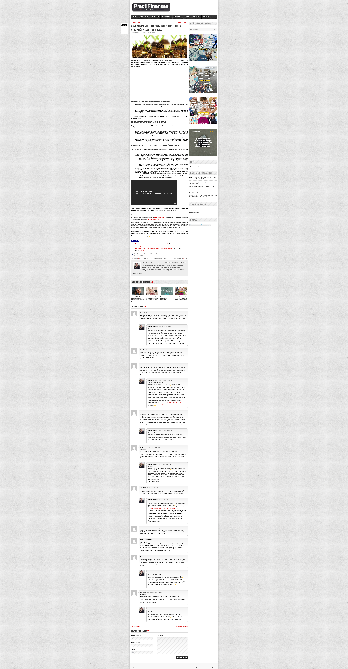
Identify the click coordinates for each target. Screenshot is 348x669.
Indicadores (177, 17)
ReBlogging (196, 17)
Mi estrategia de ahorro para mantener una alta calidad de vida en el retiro (153, 246)
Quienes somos (144, 17)
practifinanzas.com (159, 218)
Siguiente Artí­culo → (183, 22)
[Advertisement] (159, 84)
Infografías (155, 17)
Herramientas (166, 17)
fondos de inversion (153, 258)
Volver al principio (212, 667)
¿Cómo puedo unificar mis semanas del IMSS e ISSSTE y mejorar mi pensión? (152, 299)
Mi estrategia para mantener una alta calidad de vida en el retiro (163, 508)
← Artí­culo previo (135, 22)
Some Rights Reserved (138, 255)
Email (135, 642)
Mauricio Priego (182, 262)
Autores (187, 17)
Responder (163, 312)
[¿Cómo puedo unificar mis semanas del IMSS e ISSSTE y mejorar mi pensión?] (152, 295)
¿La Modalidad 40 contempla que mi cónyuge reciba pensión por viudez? (137, 299)
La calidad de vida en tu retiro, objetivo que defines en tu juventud (151, 243)
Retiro (186, 258)
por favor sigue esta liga (154, 219)
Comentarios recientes (182, 626)
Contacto (206, 17)
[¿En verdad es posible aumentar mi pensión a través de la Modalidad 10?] (181, 295)
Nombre (136, 635)
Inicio (134, 17)
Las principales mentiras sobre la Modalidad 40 (164, 298)
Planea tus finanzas (194, 212)
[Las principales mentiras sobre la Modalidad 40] (166, 295)
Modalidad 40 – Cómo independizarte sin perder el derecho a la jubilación (153, 248)
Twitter (134, 273)
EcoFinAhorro (192, 209)
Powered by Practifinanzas (197, 667)
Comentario (160, 635)
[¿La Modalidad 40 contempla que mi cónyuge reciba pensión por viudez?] (137, 295)
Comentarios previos (136, 626)
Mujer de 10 (143, 250)
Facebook (139, 273)
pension (166, 258)
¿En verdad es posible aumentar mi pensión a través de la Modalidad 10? (181, 299)
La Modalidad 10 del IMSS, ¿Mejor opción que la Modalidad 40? (202, 178)
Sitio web (133, 649)
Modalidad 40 (161, 258)
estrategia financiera (143, 258)
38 (154, 32)
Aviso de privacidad (163, 667)
